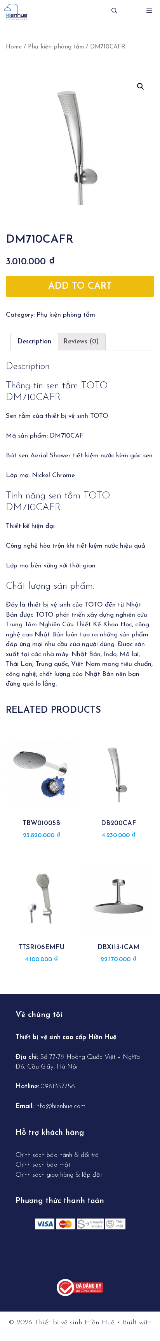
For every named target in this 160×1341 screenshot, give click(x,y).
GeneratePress (80, 1329)
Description (34, 341)
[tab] (34, 341)
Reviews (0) (81, 341)
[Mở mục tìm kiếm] (114, 11)
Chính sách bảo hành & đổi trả (58, 1155)
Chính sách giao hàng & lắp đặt (59, 1175)
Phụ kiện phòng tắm (56, 47)
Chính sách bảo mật (43, 1165)
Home (14, 47)
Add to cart (80, 286)
